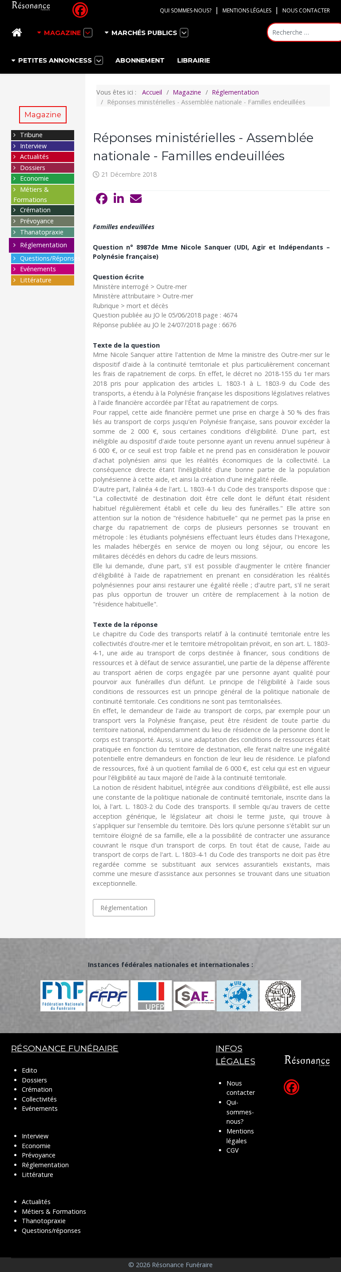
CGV (232, 1150)
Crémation (35, 210)
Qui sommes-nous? (185, 10)
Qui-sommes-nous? (240, 1111)
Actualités (34, 156)
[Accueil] (18, 32)
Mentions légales (246, 10)
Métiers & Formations (54, 1211)
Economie (34, 178)
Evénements (38, 269)
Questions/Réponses (50, 258)
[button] (101, 199)
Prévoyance (37, 221)
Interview (33, 146)
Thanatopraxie (41, 232)
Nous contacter (306, 10)
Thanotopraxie (44, 1221)
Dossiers (32, 167)
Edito (29, 1070)
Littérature (36, 280)
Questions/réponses (51, 1230)
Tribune (31, 135)
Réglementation (43, 245)
